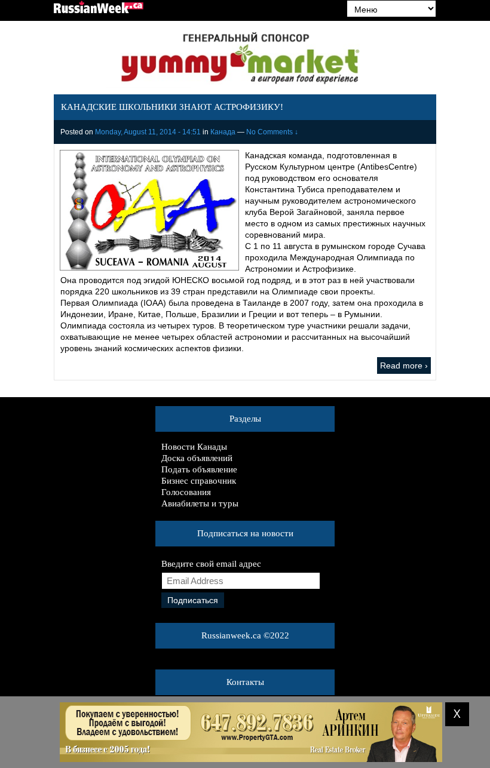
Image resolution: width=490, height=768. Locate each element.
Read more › (404, 365)
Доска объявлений (196, 458)
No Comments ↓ (272, 132)
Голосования (186, 492)
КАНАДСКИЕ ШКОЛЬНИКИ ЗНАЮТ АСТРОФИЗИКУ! (172, 107)
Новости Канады (194, 446)
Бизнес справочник (198, 481)
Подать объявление (199, 469)
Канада (222, 132)
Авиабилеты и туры (199, 503)
